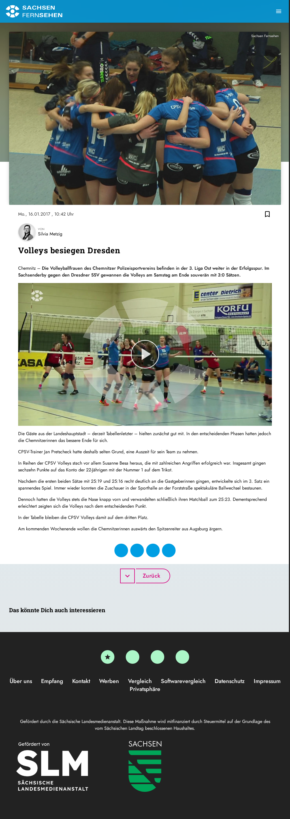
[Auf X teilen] (137, 550)
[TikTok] (182, 657)
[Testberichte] (107, 657)
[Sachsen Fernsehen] (34, 11)
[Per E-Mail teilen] (169, 550)
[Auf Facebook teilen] (121, 550)
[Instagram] (157, 657)
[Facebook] (132, 657)
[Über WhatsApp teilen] (153, 550)
